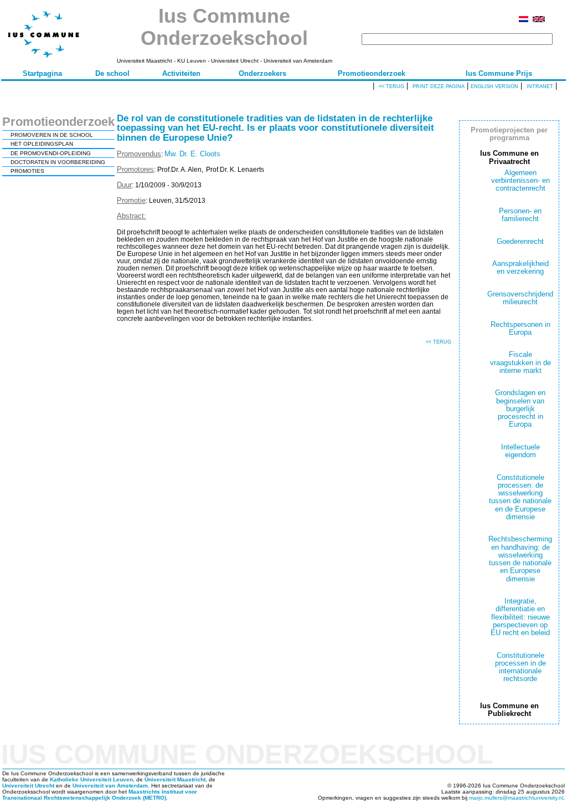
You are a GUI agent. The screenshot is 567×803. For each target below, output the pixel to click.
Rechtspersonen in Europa (520, 328)
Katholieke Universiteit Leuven (91, 779)
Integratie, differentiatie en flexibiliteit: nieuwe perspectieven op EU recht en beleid (520, 617)
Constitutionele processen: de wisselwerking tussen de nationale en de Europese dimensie (520, 497)
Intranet (540, 86)
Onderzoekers (262, 73)
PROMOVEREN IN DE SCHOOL (52, 135)
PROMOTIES (27, 171)
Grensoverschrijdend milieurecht (520, 298)
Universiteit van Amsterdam (110, 785)
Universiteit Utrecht (28, 785)
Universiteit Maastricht (175, 779)
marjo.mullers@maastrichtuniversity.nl (516, 798)
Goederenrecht (520, 241)
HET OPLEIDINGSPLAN (42, 144)
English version (494, 86)
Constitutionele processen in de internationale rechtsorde (520, 667)
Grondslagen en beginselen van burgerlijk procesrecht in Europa (520, 408)
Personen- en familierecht (520, 215)
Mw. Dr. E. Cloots (192, 154)
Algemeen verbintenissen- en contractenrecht (520, 180)
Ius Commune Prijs (499, 73)
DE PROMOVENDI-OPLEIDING (51, 153)
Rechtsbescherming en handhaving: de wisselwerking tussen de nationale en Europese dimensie (520, 558)
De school (112, 73)
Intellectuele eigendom (520, 451)
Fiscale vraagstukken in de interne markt (520, 362)
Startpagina (42, 73)
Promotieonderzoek (371, 73)
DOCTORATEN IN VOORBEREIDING (58, 162)
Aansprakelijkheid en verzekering (520, 267)
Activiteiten (181, 73)
